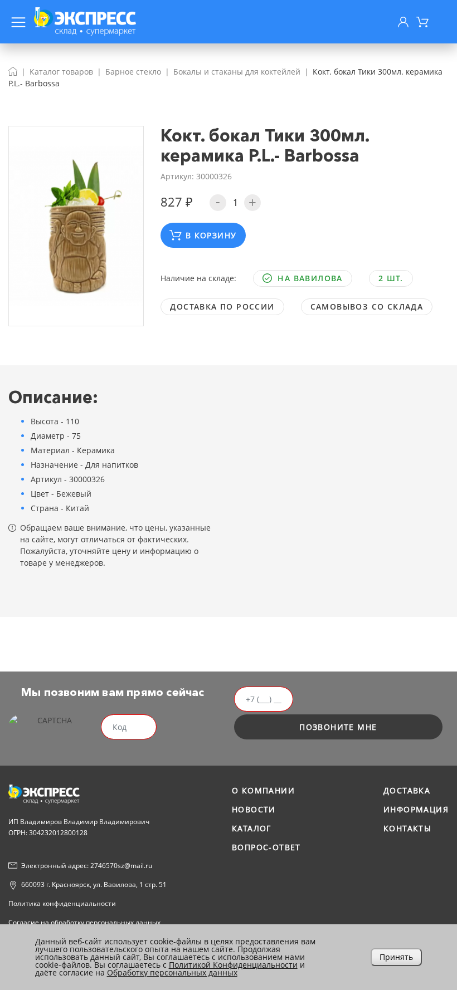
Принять (396, 957)
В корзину (211, 235)
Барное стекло (133, 71)
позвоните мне (338, 727)
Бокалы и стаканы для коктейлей (236, 71)
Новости (254, 809)
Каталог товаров (61, 71)
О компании (263, 790)
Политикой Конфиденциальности (233, 964)
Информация (416, 809)
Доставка (406, 790)
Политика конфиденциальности (62, 903)
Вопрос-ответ (266, 847)
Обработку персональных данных (172, 972)
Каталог (251, 828)
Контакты (407, 828)
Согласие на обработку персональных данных (84, 922)
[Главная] (12, 71)
